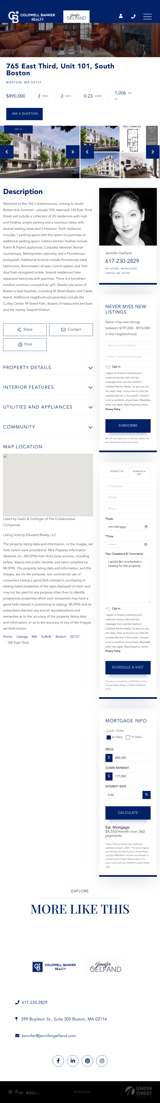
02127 (74, 637)
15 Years (136, 737)
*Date (109, 519)
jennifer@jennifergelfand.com (49, 1036)
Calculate (128, 813)
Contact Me (112, 273)
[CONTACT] (24, 114)
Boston (61, 637)
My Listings (112, 269)
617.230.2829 (133, 17)
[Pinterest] (87, 1061)
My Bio (126, 273)
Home (7, 637)
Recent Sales (129, 269)
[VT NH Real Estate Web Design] (138, 1092)
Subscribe (128, 425)
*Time (109, 536)
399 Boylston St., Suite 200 (63, 1019)
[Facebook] (58, 1061)
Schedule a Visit (139, 473)
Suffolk (46, 637)
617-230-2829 (122, 261)
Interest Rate (115, 786)
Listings (22, 637)
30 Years (117, 737)
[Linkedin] (73, 1061)
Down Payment (117, 768)
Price (109, 749)
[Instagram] (102, 1061)
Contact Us (116, 472)
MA (34, 637)
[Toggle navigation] (147, 16)
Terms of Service (137, 685)
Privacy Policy (112, 409)
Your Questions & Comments (124, 554)
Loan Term (114, 731)
